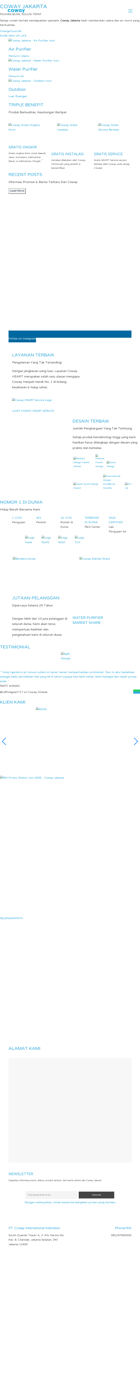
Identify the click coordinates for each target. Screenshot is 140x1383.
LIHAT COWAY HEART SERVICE (33, 411)
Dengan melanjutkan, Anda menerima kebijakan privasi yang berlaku (70, 1202)
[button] (130, 11)
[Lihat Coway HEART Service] (32, 400)
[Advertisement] (70, 1277)
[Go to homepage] (16, 11)
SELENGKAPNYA (11, 918)
